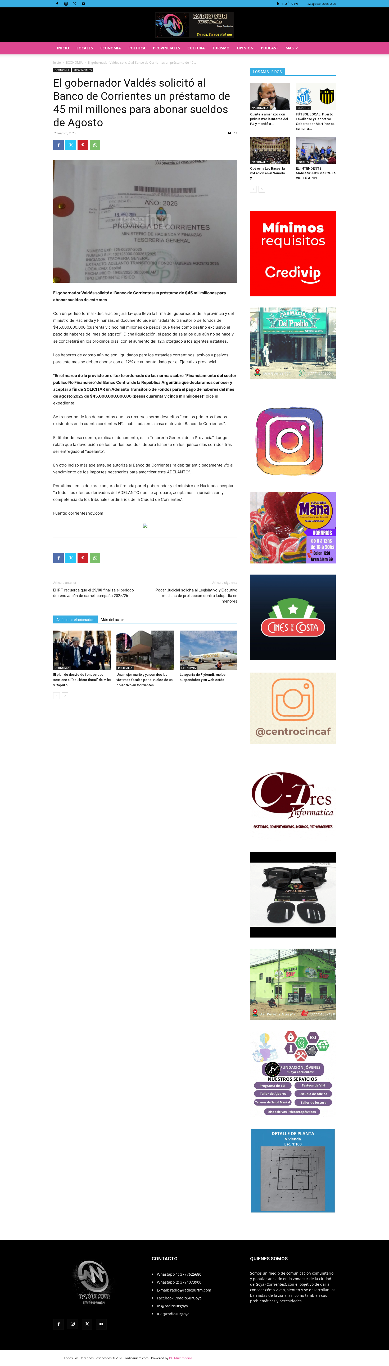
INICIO (63, 47)
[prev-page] (56, 695)
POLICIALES (125, 668)
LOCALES (84, 47)
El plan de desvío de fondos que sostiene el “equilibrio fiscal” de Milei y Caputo (82, 680)
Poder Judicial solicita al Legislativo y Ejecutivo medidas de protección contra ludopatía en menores (196, 596)
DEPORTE (303, 108)
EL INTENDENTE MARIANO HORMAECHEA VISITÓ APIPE (316, 173)
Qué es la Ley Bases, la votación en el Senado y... (267, 173)
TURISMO (220, 47)
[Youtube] (83, 3)
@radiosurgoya (174, 1305)
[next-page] (65, 695)
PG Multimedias (180, 1358)
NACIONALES (260, 108)
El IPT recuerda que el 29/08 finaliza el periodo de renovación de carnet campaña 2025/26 (93, 593)
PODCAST (269, 47)
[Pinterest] (83, 145)
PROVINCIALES (166, 47)
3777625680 (190, 1274)
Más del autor (112, 620)
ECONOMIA (110, 47)
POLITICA (137, 47)
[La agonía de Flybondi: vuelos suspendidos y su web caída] (208, 650)
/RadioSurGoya (188, 1297)
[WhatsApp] (95, 145)
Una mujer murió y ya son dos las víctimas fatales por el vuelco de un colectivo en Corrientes (144, 680)
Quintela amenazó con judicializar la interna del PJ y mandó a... (269, 119)
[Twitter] (75, 3)
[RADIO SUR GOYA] (194, 25)
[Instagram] (66, 3)
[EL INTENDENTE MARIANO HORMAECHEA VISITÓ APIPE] (316, 150)
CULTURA (196, 47)
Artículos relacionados (75, 620)
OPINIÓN (245, 47)
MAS (290, 47)
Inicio (57, 62)
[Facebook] (57, 3)
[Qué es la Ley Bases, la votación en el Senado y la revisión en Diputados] (270, 150)
